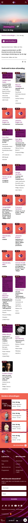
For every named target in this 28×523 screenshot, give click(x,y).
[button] (25, 520)
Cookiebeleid (5, 514)
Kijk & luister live (6, 467)
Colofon (18, 464)
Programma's (5, 470)
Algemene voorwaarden (8, 509)
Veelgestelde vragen (19, 471)
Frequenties (5, 461)
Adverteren (19, 461)
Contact (18, 467)
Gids (3, 464)
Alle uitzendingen (18, 445)
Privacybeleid (20, 509)
